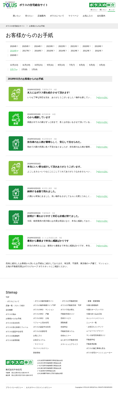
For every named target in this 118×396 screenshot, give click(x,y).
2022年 (61, 46)
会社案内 (101, 16)
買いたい (17, 16)
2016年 (38, 51)
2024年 (37, 46)
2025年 (25, 46)
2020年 (86, 46)
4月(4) (102, 65)
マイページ (73, 16)
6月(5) (82, 65)
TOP (7, 297)
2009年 (13, 55)
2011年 (98, 51)
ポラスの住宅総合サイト (15, 26)
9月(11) (50, 65)
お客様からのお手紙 (37, 26)
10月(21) (39, 65)
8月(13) (61, 65)
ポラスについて (57, 16)
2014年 (62, 51)
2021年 (74, 46)
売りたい (29, 16)
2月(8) (24, 69)
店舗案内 (42, 16)
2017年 (25, 51)
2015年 (50, 51)
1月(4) (34, 69)
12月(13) (14, 65)
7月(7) (72, 65)
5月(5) (92, 65)
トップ (111, 10)
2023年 (49, 46)
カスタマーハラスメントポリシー (39, 387)
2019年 (98, 46)
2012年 (86, 51)
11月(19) (26, 65)
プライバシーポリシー (14, 387)
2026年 (13, 46)
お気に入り (88, 16)
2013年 (74, 51)
